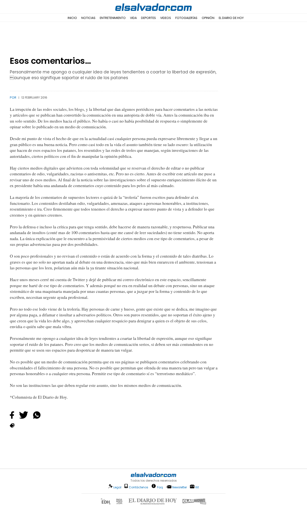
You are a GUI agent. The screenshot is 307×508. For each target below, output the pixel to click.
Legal (117, 487)
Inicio (72, 18)
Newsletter (179, 487)
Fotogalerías (186, 18)
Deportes (148, 18)
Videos (165, 18)
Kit (197, 487)
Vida (133, 18)
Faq (160, 487)
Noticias (88, 18)
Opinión (208, 18)
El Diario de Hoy (231, 18)
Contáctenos (138, 487)
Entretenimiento (113, 18)
